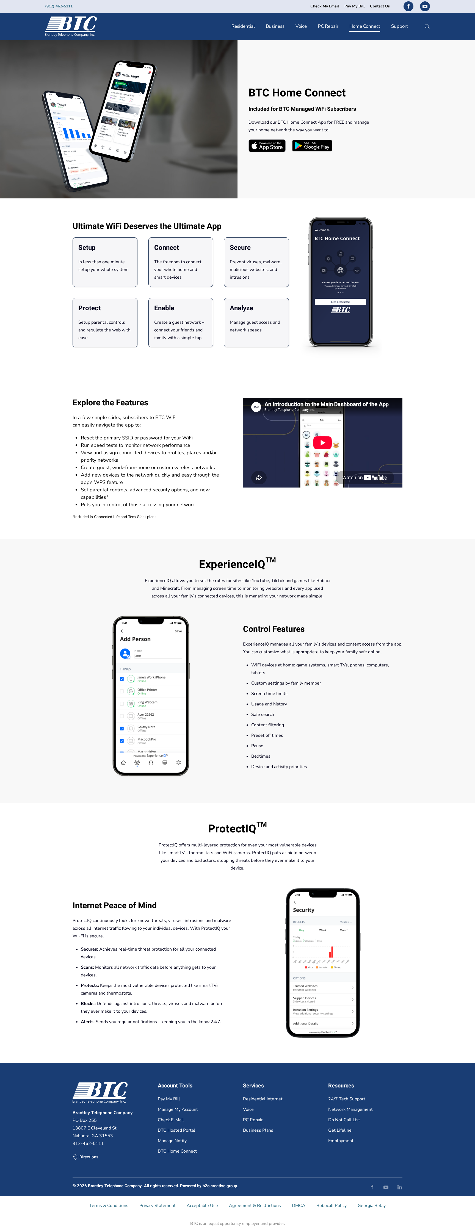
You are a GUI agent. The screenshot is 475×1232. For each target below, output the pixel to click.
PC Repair (328, 26)
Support (399, 26)
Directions (88, 1157)
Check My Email (324, 6)
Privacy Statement (157, 1206)
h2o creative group (220, 1186)
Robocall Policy (331, 1206)
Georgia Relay (372, 1206)
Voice (301, 26)
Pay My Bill (354, 6)
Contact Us (380, 6)
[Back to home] (71, 26)
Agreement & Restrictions (255, 1206)
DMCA (298, 1206)
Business (275, 26)
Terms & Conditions (108, 1206)
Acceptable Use (202, 1206)
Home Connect (364, 26)
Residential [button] (243, 26)
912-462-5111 (88, 1143)
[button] (427, 26)
